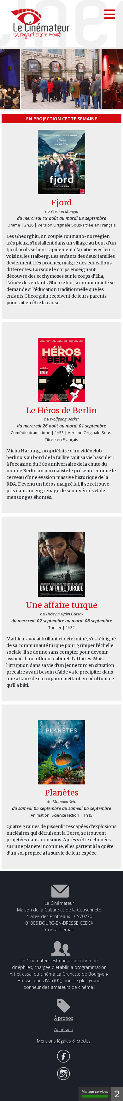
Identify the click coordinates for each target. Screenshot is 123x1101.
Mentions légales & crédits (64, 1041)
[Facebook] (63, 1055)
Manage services (95, 1091)
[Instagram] (63, 1073)
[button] (109, 14)
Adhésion (63, 1029)
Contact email (59, 930)
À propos (63, 1018)
